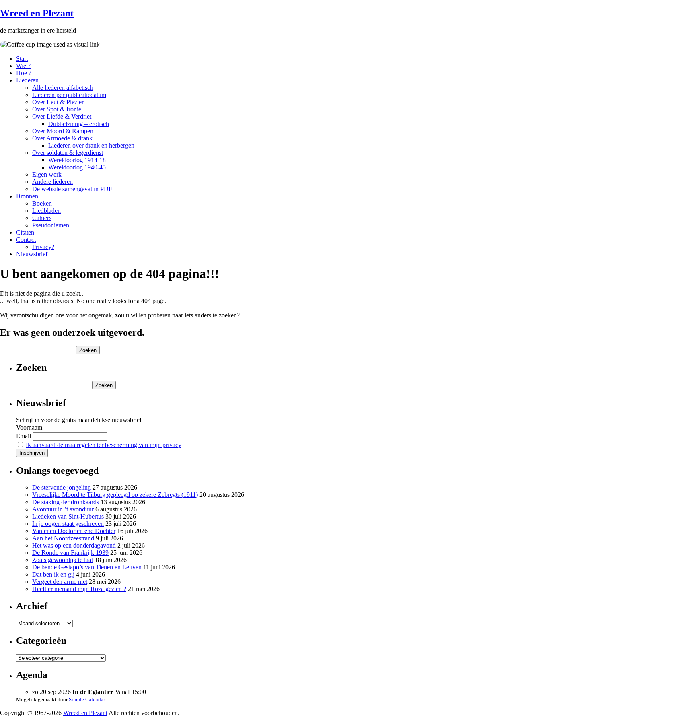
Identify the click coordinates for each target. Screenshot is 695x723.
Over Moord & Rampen (62, 131)
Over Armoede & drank (62, 138)
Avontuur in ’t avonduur (63, 509)
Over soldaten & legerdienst (67, 152)
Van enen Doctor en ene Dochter (73, 530)
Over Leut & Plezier (58, 102)
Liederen (27, 80)
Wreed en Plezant (37, 13)
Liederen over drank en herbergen (91, 145)
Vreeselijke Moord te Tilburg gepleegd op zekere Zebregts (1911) (115, 494)
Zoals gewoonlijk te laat (62, 559)
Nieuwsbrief (31, 254)
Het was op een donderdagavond (74, 545)
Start (22, 58)
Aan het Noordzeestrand (63, 538)
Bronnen (27, 196)
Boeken (42, 203)
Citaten (25, 232)
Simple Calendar (87, 699)
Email (23, 436)
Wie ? (23, 65)
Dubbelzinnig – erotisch (78, 123)
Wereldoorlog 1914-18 (77, 160)
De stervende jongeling (61, 487)
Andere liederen (52, 181)
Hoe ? (23, 73)
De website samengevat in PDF (72, 188)
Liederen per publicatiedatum (69, 94)
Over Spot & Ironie (56, 109)
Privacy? (43, 246)
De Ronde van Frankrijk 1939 (70, 552)
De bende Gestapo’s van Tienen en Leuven (87, 567)
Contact (26, 239)
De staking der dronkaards (65, 501)
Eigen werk (47, 174)
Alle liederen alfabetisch (62, 87)
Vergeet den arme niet (59, 581)
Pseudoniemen (50, 225)
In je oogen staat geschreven (68, 523)
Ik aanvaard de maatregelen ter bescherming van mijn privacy (103, 444)
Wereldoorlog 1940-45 (77, 167)
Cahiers (41, 217)
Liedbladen (46, 210)
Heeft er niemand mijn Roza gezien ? (79, 588)
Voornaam (29, 427)
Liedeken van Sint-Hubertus (68, 516)
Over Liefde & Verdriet (61, 116)
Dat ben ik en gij (53, 574)
